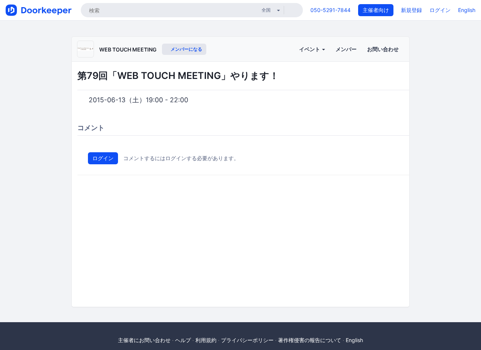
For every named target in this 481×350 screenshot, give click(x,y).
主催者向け (376, 10)
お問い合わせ (383, 49)
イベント (310, 49)
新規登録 (411, 10)
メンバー (346, 49)
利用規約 (205, 340)
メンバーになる (185, 49)
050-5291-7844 (330, 10)
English (466, 10)
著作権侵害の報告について (309, 340)
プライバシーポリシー (247, 340)
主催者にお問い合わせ (144, 340)
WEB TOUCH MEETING (128, 49)
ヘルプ (183, 340)
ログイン (440, 10)
